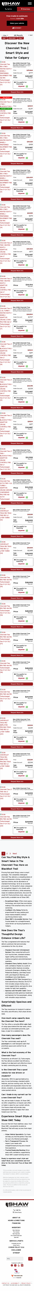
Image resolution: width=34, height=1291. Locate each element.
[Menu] (29, 4)
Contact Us (5, 1283)
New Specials (16, 1233)
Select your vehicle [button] (17, 23)
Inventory (16, 1227)
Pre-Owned (16, 1232)
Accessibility (15, 1283)
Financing (16, 1223)
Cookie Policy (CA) (16, 1247)
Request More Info (17, 92)
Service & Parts (16, 1241)
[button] (23, 84)
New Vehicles (16, 1230)
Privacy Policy (26, 1283)
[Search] (30, 1259)
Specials (16, 1237)
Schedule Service (16, 1243)
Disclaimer (16, 1250)
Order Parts (16, 1245)
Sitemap (16, 1253)
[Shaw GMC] (11, 4)
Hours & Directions (16, 1220)
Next (15, 854)
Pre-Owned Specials (16, 1235)
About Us (16, 1217)
